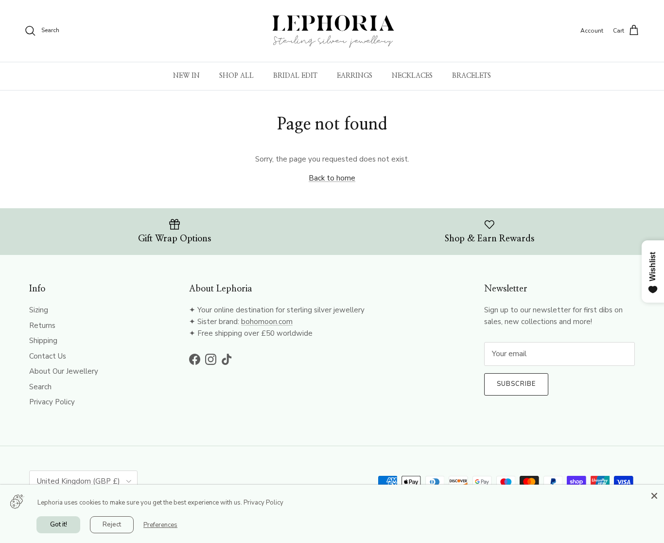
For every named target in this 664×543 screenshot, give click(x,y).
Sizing (38, 310)
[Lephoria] (332, 31)
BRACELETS (471, 75)
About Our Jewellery (63, 371)
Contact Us (47, 356)
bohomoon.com (267, 321)
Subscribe (516, 384)
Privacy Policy (52, 402)
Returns (42, 325)
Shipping (43, 340)
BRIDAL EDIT (295, 75)
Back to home (332, 178)
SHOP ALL (236, 75)
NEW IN (186, 75)
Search (40, 387)
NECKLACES (412, 75)
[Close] (654, 494)
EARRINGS (354, 75)
